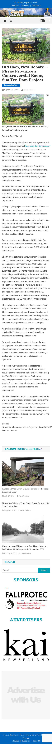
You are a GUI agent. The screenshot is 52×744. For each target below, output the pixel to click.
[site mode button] (42, 20)
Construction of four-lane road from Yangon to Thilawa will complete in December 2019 (24, 548)
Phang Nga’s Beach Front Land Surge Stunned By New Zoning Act (25, 505)
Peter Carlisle (29, 90)
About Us (15, 6)
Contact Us (36, 6)
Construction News (11, 85)
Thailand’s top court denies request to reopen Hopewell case (25, 490)
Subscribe (25, 6)
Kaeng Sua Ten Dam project (37, 146)
